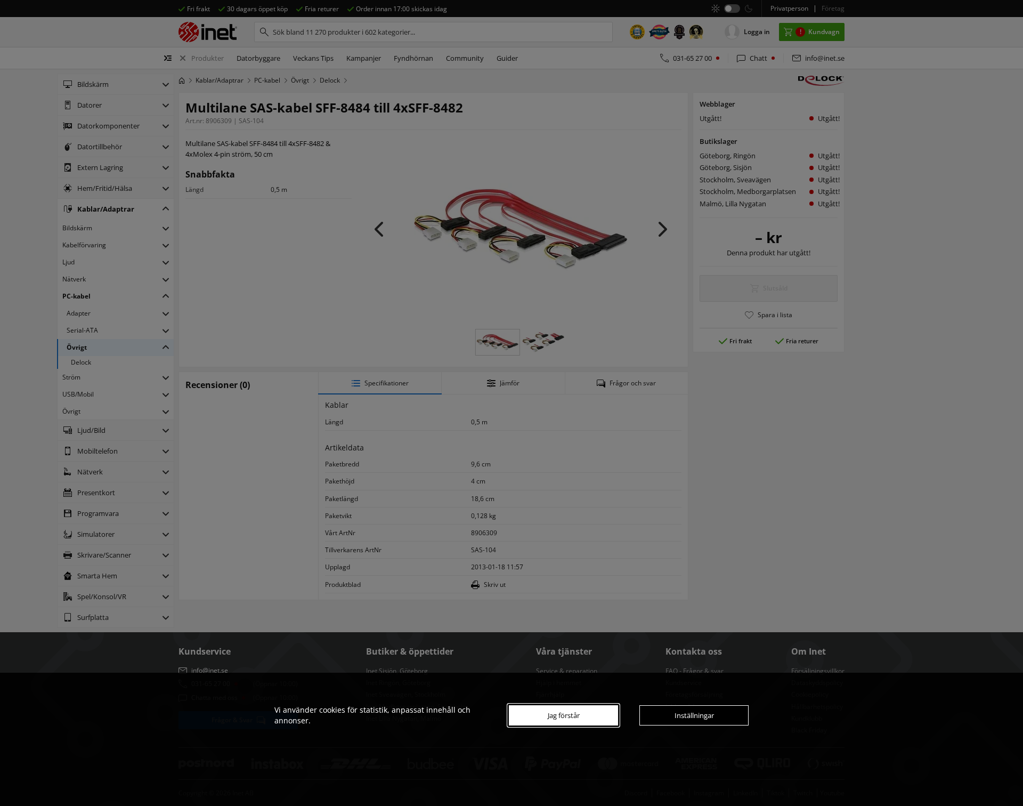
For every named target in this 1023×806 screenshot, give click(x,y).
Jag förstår (564, 715)
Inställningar (694, 715)
